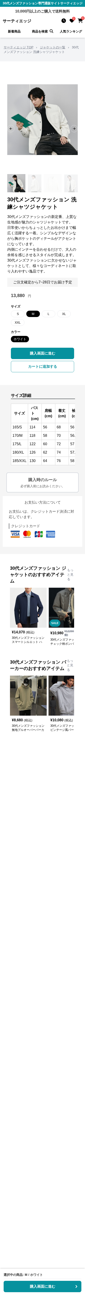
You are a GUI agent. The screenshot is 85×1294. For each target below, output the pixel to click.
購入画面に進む (42, 353)
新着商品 (14, 31)
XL (64, 314)
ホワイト (20, 339)
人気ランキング (71, 31)
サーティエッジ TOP (18, 47)
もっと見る (70, 574)
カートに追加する (42, 366)
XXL (18, 322)
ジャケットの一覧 (52, 47)
